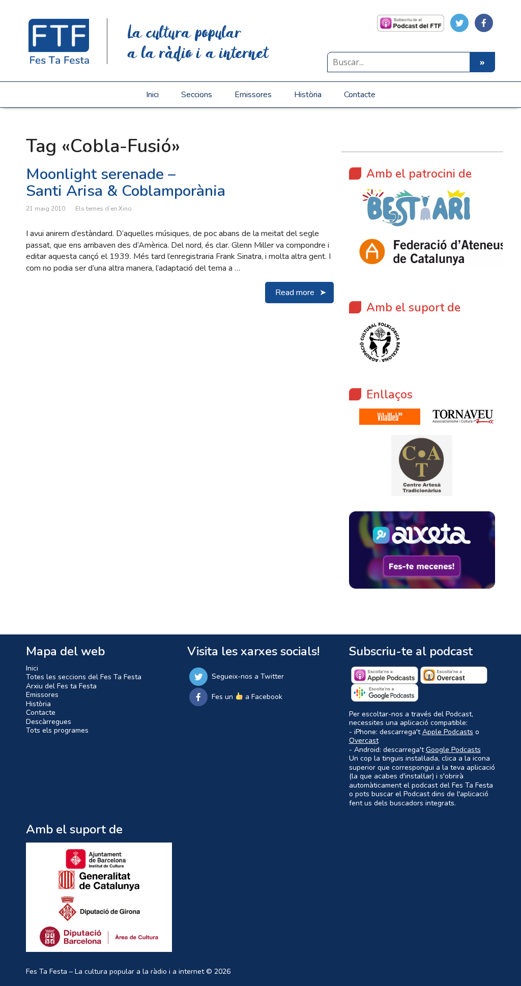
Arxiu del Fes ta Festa (61, 686)
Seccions (196, 94)
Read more (294, 292)
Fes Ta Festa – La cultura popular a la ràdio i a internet (115, 971)
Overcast (364, 740)
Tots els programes (57, 730)
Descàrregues (48, 722)
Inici (152, 94)
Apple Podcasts (447, 732)
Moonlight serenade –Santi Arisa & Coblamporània (125, 182)
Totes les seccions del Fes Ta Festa (83, 677)
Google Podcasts (453, 750)
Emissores (253, 94)
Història (308, 94)
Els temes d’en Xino (103, 209)
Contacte (359, 94)
